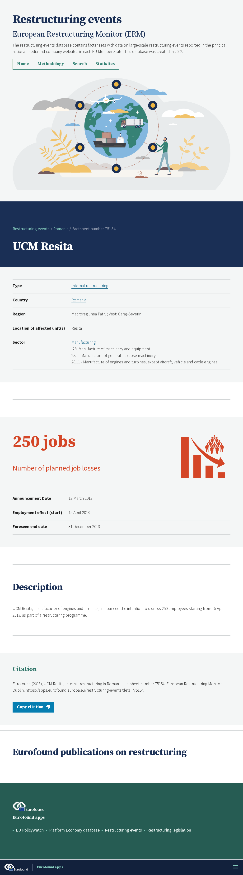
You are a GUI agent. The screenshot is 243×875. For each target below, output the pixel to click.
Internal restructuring (89, 285)
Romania (61, 228)
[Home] (121, 133)
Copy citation (30, 707)
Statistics (105, 64)
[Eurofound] (29, 806)
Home (23, 64)
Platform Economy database (74, 830)
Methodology (50, 64)
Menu (235, 867)
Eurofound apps (29, 817)
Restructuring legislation (169, 830)
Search (80, 64)
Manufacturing (83, 342)
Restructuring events (31, 228)
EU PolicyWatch (30, 830)
